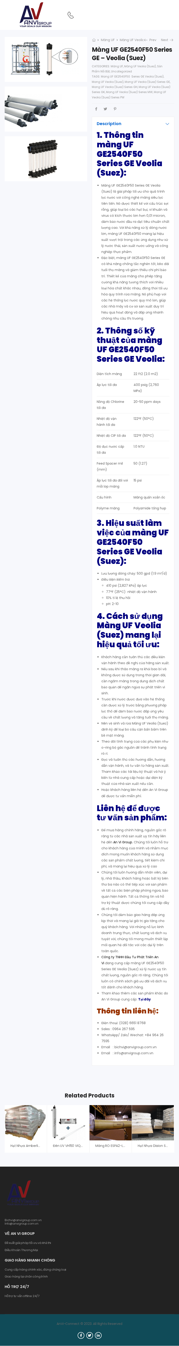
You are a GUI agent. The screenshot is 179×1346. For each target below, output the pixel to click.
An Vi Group (122, 842)
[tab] (133, 123)
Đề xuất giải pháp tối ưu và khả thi (28, 1243)
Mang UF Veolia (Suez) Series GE (147, 82)
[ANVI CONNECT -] (35, 15)
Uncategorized (121, 71)
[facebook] (81, 1335)
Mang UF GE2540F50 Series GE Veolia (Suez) (132, 76)
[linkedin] (98, 1335)
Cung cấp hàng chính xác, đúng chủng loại (35, 1270)
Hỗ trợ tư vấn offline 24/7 (22, 1296)
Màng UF (108, 40)
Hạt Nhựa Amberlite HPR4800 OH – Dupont (44, 1145)
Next (166, 40)
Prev (151, 40)
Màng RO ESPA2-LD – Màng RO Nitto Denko (129, 1145)
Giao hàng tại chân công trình (26, 1276)
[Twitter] (105, 109)
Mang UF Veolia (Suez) (108, 82)
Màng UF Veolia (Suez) (138, 40)
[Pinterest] (115, 109)
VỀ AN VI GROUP (20, 1233)
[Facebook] (96, 109)
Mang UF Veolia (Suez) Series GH (115, 87)
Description (109, 123)
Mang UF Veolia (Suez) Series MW (129, 92)
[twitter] (89, 1335)
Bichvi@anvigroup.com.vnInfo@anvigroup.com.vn (23, 1221)
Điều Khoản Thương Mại (21, 1250)
